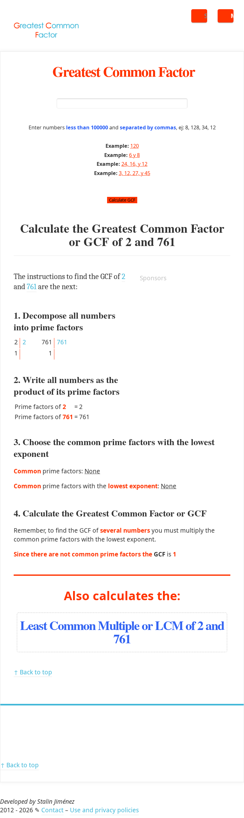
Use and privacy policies (104, 810)
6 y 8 (134, 155)
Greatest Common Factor (123, 71)
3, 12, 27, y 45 (134, 173)
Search (205, 16)
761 (166, 241)
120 (134, 145)
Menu (232, 16)
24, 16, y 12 (134, 163)
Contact (52, 810)
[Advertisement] (187, 328)
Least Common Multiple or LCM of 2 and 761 (122, 632)
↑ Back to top (33, 672)
